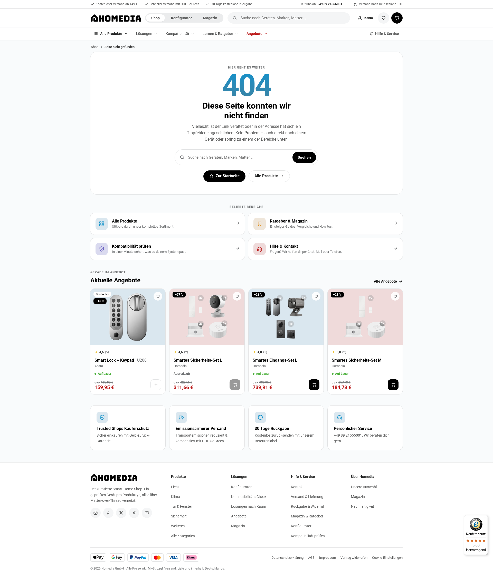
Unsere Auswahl (364, 487)
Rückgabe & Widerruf (307, 506)
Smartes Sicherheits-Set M (357, 360)
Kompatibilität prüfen (308, 536)
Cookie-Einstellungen (387, 558)
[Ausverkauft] (235, 384)
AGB (311, 558)
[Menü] (485, 518)
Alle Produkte (111, 34)
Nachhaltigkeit (362, 506)
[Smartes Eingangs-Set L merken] (316, 296)
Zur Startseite (228, 176)
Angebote (254, 34)
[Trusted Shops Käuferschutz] (127, 428)
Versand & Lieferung (307, 497)
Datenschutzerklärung (287, 558)
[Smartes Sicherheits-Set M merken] (395, 296)
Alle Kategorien (183, 536)
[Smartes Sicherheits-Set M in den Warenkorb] (393, 384)
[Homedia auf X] (121, 513)
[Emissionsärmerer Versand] (206, 428)
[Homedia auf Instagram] (95, 513)
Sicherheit (179, 516)
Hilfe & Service (387, 34)
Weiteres (178, 526)
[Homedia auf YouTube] (147, 513)
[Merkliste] (383, 18)
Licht (175, 487)
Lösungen (144, 34)
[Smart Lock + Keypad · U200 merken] (158, 296)
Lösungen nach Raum (248, 506)
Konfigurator (181, 18)
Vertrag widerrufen (353, 558)
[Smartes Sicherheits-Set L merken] (237, 296)
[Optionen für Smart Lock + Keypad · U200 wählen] (155, 384)
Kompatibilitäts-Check (248, 497)
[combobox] (294, 18)
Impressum (327, 558)
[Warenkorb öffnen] (397, 18)
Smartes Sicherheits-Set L (198, 360)
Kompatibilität (177, 34)
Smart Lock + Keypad (120, 360)
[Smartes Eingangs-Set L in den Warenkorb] (314, 384)
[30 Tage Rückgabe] (286, 428)
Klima (175, 497)
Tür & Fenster (181, 506)
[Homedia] (115, 18)
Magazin (210, 18)
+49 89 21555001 (329, 4)
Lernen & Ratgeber (218, 34)
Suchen (304, 157)
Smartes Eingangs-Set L (275, 360)
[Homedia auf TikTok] (134, 513)
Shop (155, 18)
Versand (170, 568)
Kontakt (297, 487)
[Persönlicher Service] (365, 428)
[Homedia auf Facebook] (108, 513)
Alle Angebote (385, 281)
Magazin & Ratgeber (307, 516)
